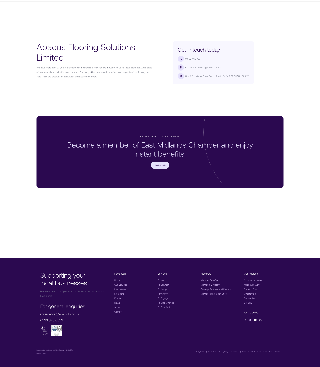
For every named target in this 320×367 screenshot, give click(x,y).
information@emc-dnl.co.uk (59, 314)
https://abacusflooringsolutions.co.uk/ (203, 67)
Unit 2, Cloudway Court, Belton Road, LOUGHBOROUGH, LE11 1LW (217, 76)
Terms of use (235, 352)
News (117, 302)
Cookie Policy (212, 352)
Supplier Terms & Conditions (273, 352)
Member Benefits (209, 280)
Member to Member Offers (214, 293)
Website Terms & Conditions (251, 352)
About (117, 307)
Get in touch (160, 165)
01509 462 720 (192, 58)
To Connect (163, 284)
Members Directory (210, 284)
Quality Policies (200, 352)
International (120, 289)
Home (117, 280)
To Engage (163, 298)
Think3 (44, 353)
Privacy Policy (223, 352)
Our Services (120, 284)
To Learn (162, 280)
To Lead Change (166, 302)
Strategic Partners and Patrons (216, 289)
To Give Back (164, 307)
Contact (118, 311)
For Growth (163, 293)
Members (119, 293)
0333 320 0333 (51, 320)
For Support (163, 289)
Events (117, 298)
